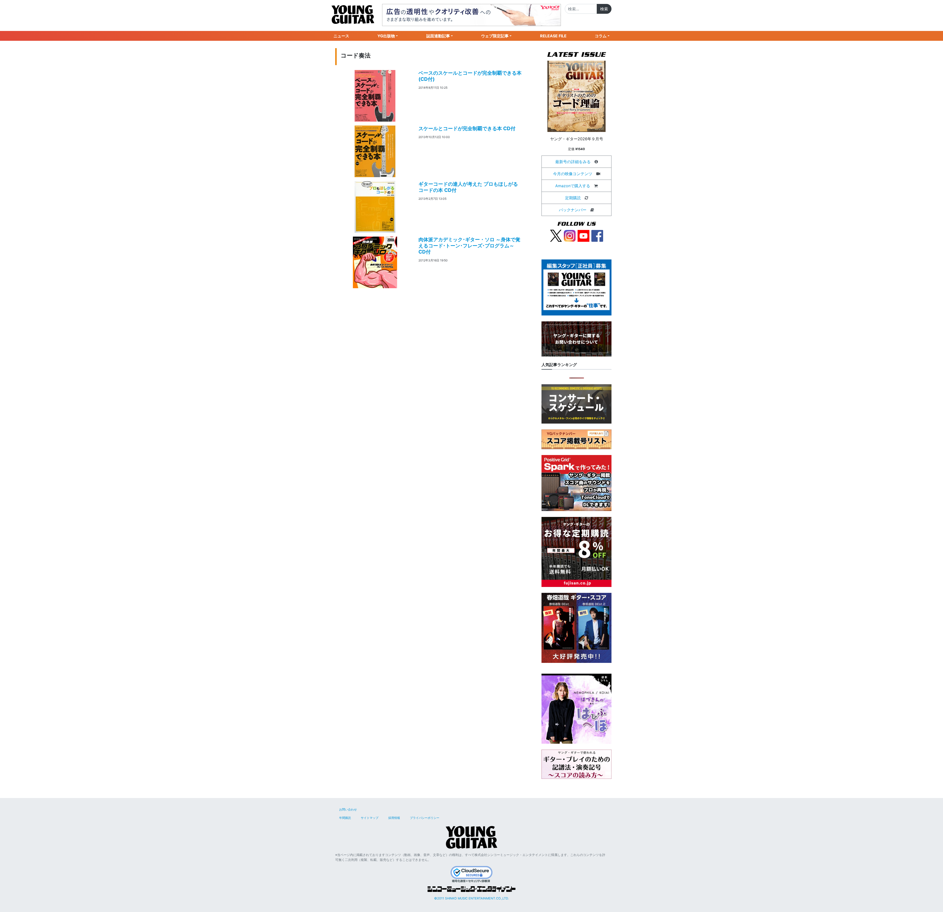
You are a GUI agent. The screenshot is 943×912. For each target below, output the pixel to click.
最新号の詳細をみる (573, 161)
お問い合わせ (348, 809)
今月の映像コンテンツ (572, 173)
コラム (601, 35)
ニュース (341, 35)
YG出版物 (386, 35)
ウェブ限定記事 (495, 35)
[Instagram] (570, 235)
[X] (556, 235)
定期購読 (573, 197)
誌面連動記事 (438, 35)
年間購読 (345, 818)
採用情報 (394, 818)
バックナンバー (572, 209)
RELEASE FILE (553, 35)
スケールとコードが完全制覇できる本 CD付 (466, 128)
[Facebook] (597, 235)
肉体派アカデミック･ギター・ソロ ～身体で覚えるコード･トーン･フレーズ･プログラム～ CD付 (469, 246)
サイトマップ (369, 818)
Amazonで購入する (572, 185)
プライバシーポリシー (424, 818)
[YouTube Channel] (583, 235)
